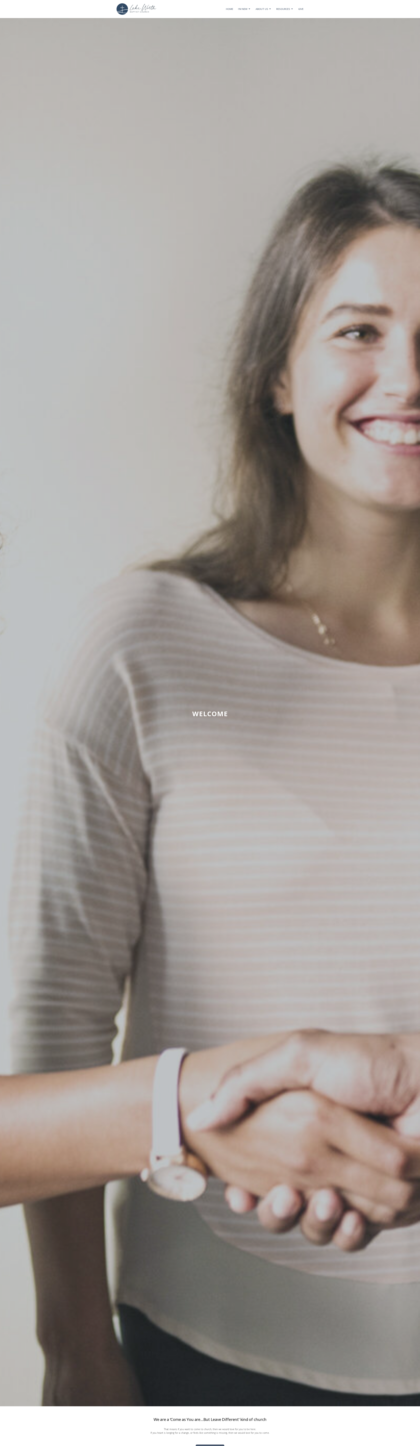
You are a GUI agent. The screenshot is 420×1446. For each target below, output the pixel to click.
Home (229, 9)
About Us (262, 9)
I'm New (242, 9)
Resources (283, 9)
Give (301, 9)
